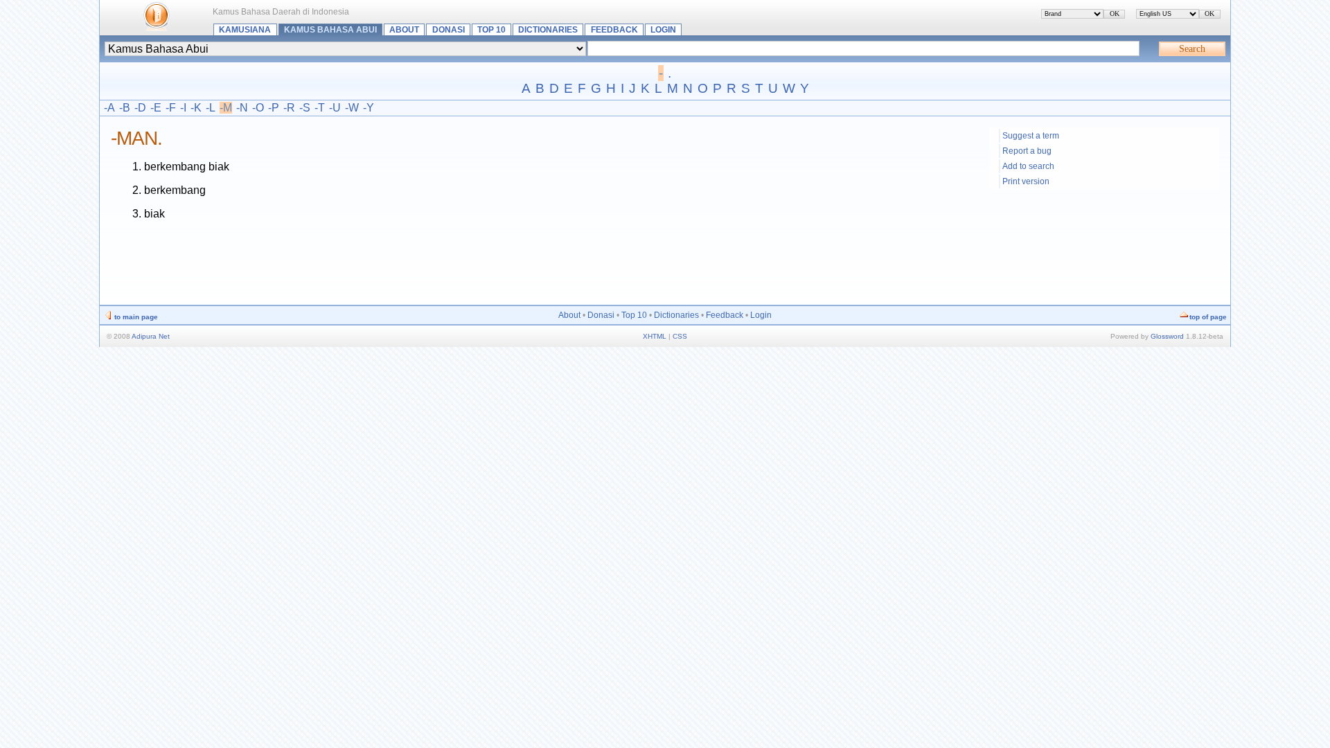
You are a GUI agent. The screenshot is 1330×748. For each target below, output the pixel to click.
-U (335, 108)
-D (140, 108)
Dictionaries (548, 30)
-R (289, 108)
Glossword (1167, 336)
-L (210, 108)
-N (242, 108)
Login (663, 30)
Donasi (448, 30)
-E (155, 108)
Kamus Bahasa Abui (330, 30)
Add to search (1028, 166)
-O (258, 108)
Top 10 (491, 30)
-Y (368, 108)
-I (183, 108)
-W (352, 108)
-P (273, 108)
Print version (1025, 181)
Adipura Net (151, 336)
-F (171, 108)
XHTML (654, 336)
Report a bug (1027, 151)
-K (196, 108)
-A (109, 108)
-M (226, 108)
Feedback (614, 30)
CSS (680, 336)
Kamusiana (245, 30)
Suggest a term (1030, 136)
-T (319, 108)
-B (124, 108)
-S (304, 108)
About (404, 30)
